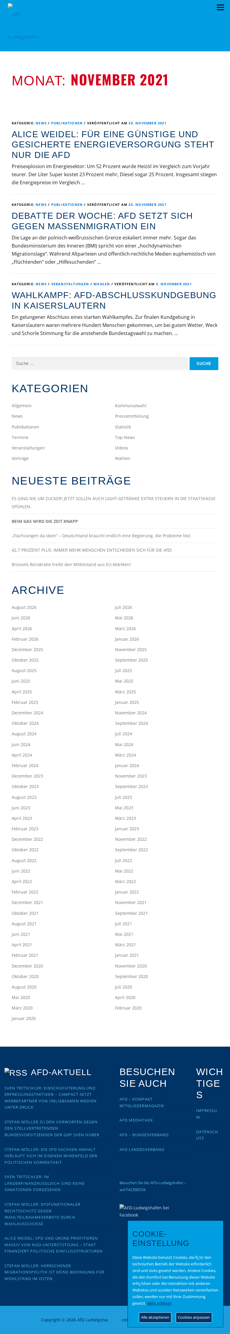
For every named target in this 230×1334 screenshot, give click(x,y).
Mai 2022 (124, 871)
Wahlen (101, 284)
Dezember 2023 (27, 776)
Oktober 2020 (25, 976)
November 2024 (131, 713)
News (41, 123)
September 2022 (131, 849)
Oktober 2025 (25, 660)
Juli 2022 (123, 860)
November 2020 (131, 966)
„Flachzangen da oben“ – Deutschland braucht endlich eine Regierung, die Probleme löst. (101, 535)
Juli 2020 (123, 987)
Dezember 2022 (27, 839)
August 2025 (24, 670)
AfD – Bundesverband (144, 1134)
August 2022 (24, 860)
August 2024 (24, 734)
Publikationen (67, 123)
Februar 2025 (25, 702)
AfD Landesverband (141, 1149)
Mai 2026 (124, 618)
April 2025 (22, 692)
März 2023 (125, 818)
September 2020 (131, 976)
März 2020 (22, 1008)
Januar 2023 (127, 829)
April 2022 (22, 881)
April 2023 (22, 818)
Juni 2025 (21, 681)
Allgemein (22, 405)
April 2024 (22, 755)
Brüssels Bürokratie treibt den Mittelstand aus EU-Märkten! (71, 564)
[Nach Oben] (115, 1316)
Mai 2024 (124, 744)
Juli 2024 (123, 734)
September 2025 (131, 660)
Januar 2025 (127, 702)
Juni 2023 (21, 808)
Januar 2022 (127, 892)
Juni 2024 (21, 744)
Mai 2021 (124, 934)
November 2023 (131, 776)
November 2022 (131, 839)
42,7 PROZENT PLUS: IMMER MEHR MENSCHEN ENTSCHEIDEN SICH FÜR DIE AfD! (92, 550)
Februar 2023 (25, 829)
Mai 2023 (124, 808)
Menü (220, 7)
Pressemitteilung (132, 416)
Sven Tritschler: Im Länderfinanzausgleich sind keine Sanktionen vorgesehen (44, 1183)
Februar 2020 (128, 1008)
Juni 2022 (21, 871)
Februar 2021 (25, 955)
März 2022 (125, 881)
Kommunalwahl (130, 405)
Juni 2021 (21, 934)
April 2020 (125, 997)
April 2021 (22, 944)
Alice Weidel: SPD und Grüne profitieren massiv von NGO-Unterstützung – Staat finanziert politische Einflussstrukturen (53, 1244)
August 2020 (24, 987)
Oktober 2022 (25, 849)
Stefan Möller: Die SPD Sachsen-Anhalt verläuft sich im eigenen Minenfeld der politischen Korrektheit (50, 1156)
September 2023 (131, 786)
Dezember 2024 (27, 713)
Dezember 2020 (27, 966)
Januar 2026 (127, 639)
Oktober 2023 (25, 786)
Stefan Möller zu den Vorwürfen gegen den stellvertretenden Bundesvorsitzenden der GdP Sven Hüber (51, 1128)
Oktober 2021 (25, 913)
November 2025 (131, 649)
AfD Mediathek (136, 1120)
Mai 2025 (124, 681)
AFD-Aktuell (61, 1072)
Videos (121, 448)
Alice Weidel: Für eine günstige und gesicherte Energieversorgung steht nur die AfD (113, 144)
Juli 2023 (123, 797)
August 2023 (24, 797)
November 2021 (131, 902)
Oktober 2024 (25, 723)
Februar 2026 (25, 639)
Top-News (125, 437)
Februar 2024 (25, 765)
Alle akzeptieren (155, 1317)
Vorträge (20, 458)
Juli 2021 (123, 923)
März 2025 (125, 692)
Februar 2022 (25, 892)
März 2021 (125, 944)
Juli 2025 (123, 670)
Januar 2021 (127, 955)
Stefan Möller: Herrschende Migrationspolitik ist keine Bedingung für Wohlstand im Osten (54, 1272)
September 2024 (131, 723)
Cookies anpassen (194, 1317)
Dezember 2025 (27, 649)
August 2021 (24, 923)
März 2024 (125, 755)
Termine (20, 437)
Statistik (123, 427)
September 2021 (131, 913)
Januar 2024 (127, 765)
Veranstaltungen (70, 284)
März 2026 (125, 628)
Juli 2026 (123, 607)
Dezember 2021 (27, 902)
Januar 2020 (24, 1018)
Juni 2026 (21, 618)
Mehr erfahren (159, 1303)
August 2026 (24, 607)
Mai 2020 (21, 997)
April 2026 (22, 628)
